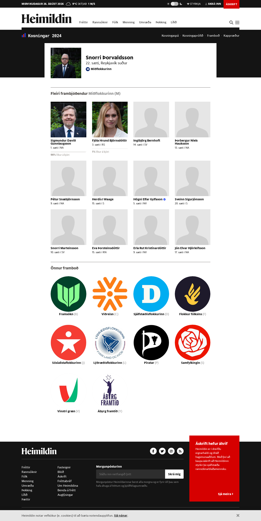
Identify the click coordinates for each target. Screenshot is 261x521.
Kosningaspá (170, 35)
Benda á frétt (67, 490)
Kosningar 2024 (44, 35)
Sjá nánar (120, 515)
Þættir (26, 499)
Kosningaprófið (192, 35)
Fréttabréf (65, 481)
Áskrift (62, 476)
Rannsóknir (100, 22)
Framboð (213, 35)
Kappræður (231, 35)
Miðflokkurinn (99, 69)
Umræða (145, 22)
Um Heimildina (68, 485)
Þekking (161, 22)
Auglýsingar (65, 495)
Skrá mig (174, 474)
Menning (129, 22)
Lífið (174, 22)
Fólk (115, 22)
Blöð (61, 472)
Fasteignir (64, 467)
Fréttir (83, 22)
